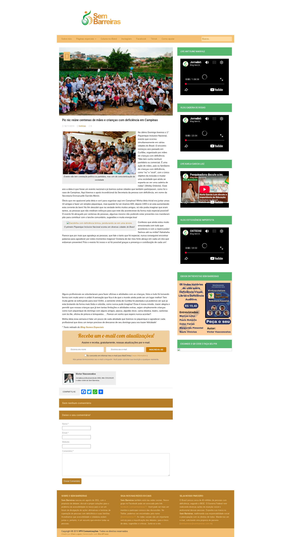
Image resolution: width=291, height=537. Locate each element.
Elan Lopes (76, 534)
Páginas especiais (85, 38)
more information (139, 356)
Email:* (65, 433)
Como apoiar (168, 38)
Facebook (141, 38)
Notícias (82, 126)
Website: (66, 442)
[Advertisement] (116, 266)
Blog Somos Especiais (92, 327)
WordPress (103, 534)
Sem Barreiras (101, 17)
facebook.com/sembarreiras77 (133, 507)
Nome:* (65, 424)
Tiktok (154, 38)
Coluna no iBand (109, 38)
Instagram (126, 38)
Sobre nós (66, 38)
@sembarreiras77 (128, 517)
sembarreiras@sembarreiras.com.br (196, 523)
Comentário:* (68, 451)
